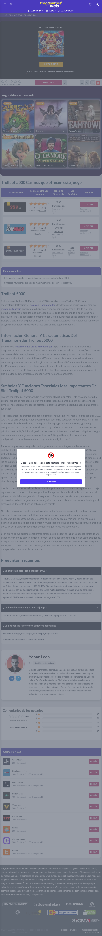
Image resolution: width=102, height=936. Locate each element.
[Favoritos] (91, 4)
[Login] (11, 4)
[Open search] (97, 4)
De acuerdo (51, 482)
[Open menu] (4, 4)
